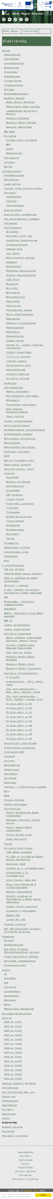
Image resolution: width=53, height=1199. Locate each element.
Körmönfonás (13, 266)
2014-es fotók (13, 1074)
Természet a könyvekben (21, 911)
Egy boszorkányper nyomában (21, 219)
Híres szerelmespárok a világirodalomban (21, 886)
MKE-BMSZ (9, 132)
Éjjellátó (12, 508)
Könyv (7, 1004)
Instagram (10, 778)
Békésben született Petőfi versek (23, 821)
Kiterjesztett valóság (20, 258)
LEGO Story (13, 279)
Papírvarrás (13, 306)
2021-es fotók (13, 1043)
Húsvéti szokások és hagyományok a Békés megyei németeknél (23, 899)
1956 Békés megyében (19, 852)
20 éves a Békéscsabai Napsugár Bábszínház (20, 646)
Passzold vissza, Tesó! (19, 469)
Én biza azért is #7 (19, 730)
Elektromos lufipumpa (19, 503)
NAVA (7, 795)
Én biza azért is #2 (19, 708)
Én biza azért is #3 (19, 712)
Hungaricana (11, 769)
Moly (7, 791)
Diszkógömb (13, 490)
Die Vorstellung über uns (18, 1092)
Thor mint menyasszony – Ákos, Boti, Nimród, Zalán (23, 690)
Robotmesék (13, 319)
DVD (6, 983)
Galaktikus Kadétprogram (21, 240)
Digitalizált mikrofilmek (20, 743)
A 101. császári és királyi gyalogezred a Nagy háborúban (23, 591)
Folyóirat (10, 987)
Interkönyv (11, 774)
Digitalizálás (13, 210)
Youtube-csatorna (15, 924)
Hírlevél (9, 761)
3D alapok (12, 231)
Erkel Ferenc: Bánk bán (21, 880)
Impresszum (9, 1114)
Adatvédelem (9, 1105)
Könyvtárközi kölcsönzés (19, 447)
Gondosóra (10, 383)
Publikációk (11, 158)
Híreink (9, 940)
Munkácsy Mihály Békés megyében (20, 658)
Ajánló (6, 970)
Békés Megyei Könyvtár (11, 31)
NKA (8, 144)
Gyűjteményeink (13, 387)
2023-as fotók (13, 1035)
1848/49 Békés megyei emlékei (23, 574)
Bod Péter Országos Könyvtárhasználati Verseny (21, 951)
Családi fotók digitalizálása (23, 188)
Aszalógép (12, 477)
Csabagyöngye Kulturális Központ (21, 112)
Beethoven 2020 (15, 864)
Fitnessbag (13, 512)
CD (5, 974)
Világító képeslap (17, 374)
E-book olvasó (15, 499)
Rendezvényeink (13, 945)
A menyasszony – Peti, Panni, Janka (25, 683)
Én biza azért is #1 (19, 704)
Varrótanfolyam (15, 369)
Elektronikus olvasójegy (19, 748)
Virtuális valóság (17, 378)
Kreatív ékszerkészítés (21, 275)
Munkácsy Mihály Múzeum (21, 122)
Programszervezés (15, 965)
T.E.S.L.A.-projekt (18, 356)
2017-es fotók (13, 1061)
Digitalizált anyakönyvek (20, 214)
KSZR (7, 456)
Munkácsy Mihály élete (20, 664)
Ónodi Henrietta (16, 839)
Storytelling (12, 808)
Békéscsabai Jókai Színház (23, 106)
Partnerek (8, 1131)
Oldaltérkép (30, 31)
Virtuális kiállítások (18, 848)
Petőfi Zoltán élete (19, 835)
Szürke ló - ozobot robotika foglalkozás (24, 346)
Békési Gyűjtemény (17, 391)
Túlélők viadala (16, 361)
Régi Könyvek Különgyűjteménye (17, 410)
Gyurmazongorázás (17, 244)
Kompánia (11, 262)
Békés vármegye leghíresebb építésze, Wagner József (23, 639)
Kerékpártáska (15, 530)
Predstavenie (10, 1101)
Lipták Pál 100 (15, 919)
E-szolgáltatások (13, 565)
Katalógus (10, 782)
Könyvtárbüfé (12, 443)
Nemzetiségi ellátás (17, 547)
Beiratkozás (11, 179)
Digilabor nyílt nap (19, 236)
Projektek (10, 136)
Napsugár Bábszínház (19, 127)
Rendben (43, 1195)
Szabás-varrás (15, 340)
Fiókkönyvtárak (13, 85)
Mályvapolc (13, 400)
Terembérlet (11, 543)
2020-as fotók (13, 1048)
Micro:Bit (12, 288)
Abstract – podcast (16, 585)
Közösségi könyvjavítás (21, 271)
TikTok (8, 844)
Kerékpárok (13, 525)
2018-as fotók (13, 1057)
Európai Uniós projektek (21, 140)
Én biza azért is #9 (19, 738)
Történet (9, 162)
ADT (6, 597)
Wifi (7, 560)
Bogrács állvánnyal (18, 482)
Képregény (10, 1000)
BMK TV (8, 620)
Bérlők (8, 166)
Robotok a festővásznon (21, 323)
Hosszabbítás (12, 765)
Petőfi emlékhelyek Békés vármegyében (22, 814)
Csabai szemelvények (17, 629)
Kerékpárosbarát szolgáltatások (24, 430)
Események (8, 936)
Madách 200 (13, 915)
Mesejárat (12, 284)
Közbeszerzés (14, 153)
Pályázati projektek (15, 1136)
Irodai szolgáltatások (18, 421)
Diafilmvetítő (15, 486)
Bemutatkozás (12, 54)
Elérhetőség (11, 59)
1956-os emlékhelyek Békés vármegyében (21, 579)
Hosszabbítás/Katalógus (17, 1013)
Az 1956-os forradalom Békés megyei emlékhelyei (24, 858)
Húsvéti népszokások (19, 892)
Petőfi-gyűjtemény (15, 804)
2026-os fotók (13, 1022)
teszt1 (6, 1118)
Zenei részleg (15, 416)
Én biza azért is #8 (19, 734)
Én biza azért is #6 (19, 725)
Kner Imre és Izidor (19, 652)
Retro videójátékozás (19, 314)
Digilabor (10, 193)
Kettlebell (13, 534)
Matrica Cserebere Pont (19, 460)
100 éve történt (14, 569)
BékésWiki (10, 609)
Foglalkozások (15, 205)
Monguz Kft (31, 1190)
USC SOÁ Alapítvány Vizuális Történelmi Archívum (22, 930)
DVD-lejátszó (14, 495)
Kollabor (9, 89)
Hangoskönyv (11, 996)
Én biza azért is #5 (19, 721)
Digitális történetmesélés (21, 673)
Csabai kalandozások (17, 625)
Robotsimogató (15, 327)
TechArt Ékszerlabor (19, 352)
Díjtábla (7, 1109)
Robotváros (13, 332)
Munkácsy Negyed (14, 98)
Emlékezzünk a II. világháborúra (17, 874)
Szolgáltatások (11, 171)
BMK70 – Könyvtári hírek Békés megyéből (23, 615)
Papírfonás (13, 301)
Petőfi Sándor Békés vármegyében (19, 829)
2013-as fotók (13, 1078)
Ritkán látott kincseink (21, 906)
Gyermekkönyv (12, 991)
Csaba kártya (12, 184)
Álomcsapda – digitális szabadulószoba (19, 603)
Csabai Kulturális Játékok (21, 956)
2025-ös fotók (13, 1026)
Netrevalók (13, 292)
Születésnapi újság (16, 552)
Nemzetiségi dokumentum (19, 1009)
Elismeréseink (13, 81)
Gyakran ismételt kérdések (19, 1083)
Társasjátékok (15, 521)
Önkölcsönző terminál (17, 465)
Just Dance (13, 253)
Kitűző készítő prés (19, 516)
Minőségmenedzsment (16, 94)
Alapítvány (11, 72)
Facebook (9, 756)
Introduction (10, 1087)
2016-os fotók (13, 1065)
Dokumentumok (12, 76)
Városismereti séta (18, 365)
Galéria (7, 1018)
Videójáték (11, 556)
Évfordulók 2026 (14, 752)
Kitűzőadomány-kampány (18, 434)
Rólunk (6, 51)
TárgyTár (11, 201)
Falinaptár (11, 223)
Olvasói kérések (14, 800)
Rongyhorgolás (15, 336)
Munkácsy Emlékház (17, 118)
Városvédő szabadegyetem (19, 961)
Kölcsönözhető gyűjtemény (22, 396)
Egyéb (9, 149)
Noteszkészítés (15, 297)
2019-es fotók (13, 1052)
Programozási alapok (19, 310)
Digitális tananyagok (17, 634)
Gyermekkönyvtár (14, 63)
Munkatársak (11, 67)
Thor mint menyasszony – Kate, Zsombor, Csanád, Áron (24, 698)
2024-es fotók (13, 1030)
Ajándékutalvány (14, 175)
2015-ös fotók (13, 1070)
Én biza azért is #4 (19, 717)
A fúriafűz (13, 677)
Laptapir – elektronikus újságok (25, 787)
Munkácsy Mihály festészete (23, 668)
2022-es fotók (13, 1039)
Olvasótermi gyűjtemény (21, 404)
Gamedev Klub (14, 249)
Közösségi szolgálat (17, 451)
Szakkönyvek (13, 197)
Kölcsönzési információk (19, 438)
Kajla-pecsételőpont (17, 425)
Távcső (10, 538)
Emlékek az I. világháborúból (25, 868)
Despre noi (9, 1096)
